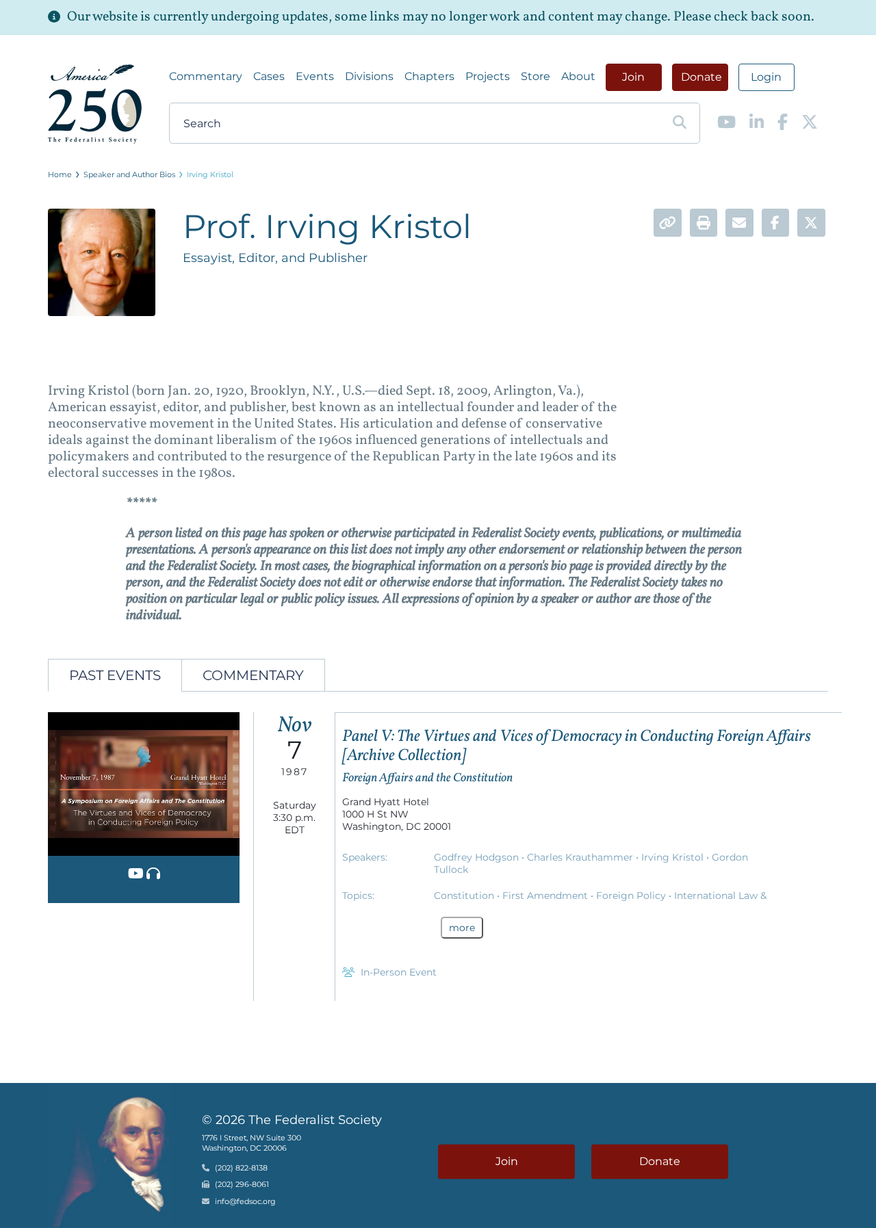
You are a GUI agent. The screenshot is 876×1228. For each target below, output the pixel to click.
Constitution (465, 895)
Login (766, 76)
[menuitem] (205, 76)
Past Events (115, 675)
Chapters (429, 76)
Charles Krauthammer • (584, 857)
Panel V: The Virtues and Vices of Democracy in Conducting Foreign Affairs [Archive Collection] (576, 746)
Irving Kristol (210, 174)
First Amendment (546, 895)
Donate (701, 76)
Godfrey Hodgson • (480, 857)
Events (315, 76)
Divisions (369, 76)
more (462, 928)
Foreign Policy (632, 895)
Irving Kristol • (676, 857)
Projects (487, 76)
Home (60, 174)
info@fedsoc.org (245, 1201)
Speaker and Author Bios (129, 174)
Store (535, 76)
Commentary (205, 76)
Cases (269, 76)
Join (633, 76)
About (578, 76)
